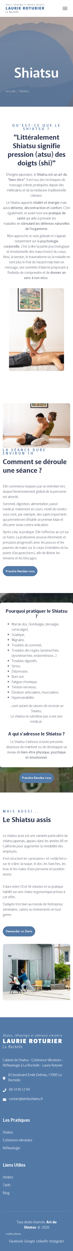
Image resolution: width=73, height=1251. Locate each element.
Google (29, 1240)
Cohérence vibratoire (17, 1139)
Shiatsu (8, 1132)
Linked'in (42, 1240)
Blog (6, 1192)
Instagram (56, 1240)
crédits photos (13, 1233)
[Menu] (65, 8)
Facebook (16, 1240)
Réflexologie (11, 1147)
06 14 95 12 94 (19, 1089)
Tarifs (7, 1184)
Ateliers (8, 1176)
